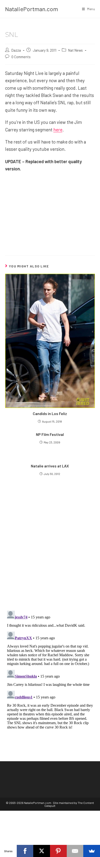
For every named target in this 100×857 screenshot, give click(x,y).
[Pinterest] (58, 851)
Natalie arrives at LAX (50, 466)
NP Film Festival (50, 434)
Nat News (75, 50)
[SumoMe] (91, 851)
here (57, 129)
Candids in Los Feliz (50, 413)
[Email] (75, 851)
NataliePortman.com (31, 8)
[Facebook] (25, 851)
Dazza (16, 50)
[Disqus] (50, 669)
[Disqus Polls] (50, 548)
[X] (41, 851)
